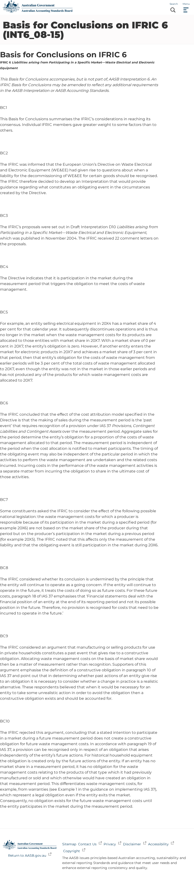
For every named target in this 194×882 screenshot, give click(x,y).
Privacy (110, 844)
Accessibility (158, 844)
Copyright (71, 851)
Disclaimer (132, 844)
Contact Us (87, 844)
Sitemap (69, 844)
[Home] (38, 11)
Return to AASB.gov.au (27, 855)
